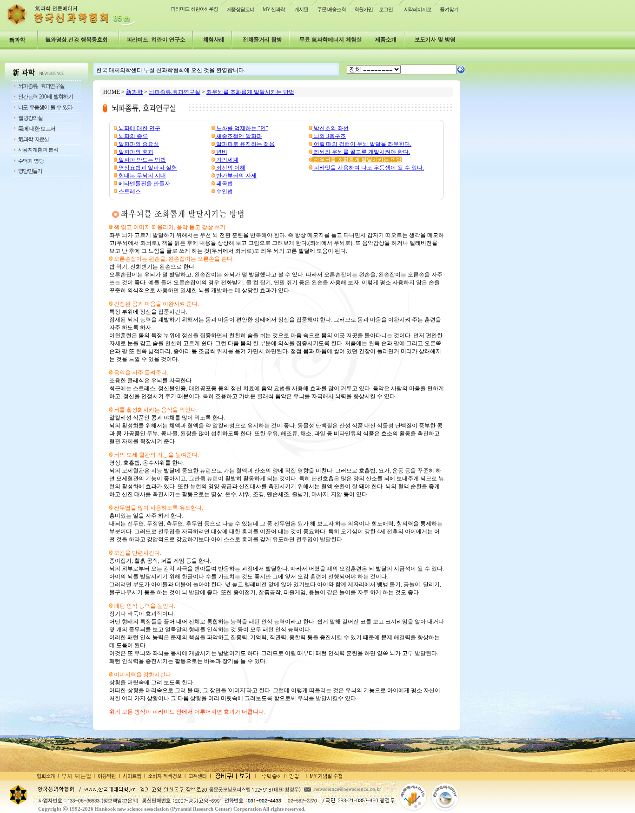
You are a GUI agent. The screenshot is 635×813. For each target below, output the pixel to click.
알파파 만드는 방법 (141, 160)
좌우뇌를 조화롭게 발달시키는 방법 (250, 92)
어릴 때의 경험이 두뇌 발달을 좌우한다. (361, 144)
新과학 (134, 92)
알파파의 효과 (135, 152)
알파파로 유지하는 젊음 (245, 144)
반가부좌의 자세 (236, 175)
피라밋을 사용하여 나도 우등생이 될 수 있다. (368, 167)
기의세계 (226, 160)
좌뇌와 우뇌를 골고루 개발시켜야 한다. (361, 152)
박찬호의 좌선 (330, 128)
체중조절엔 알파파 (238, 136)
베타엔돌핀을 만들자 (143, 183)
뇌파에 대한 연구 (138, 128)
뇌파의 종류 (132, 136)
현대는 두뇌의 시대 (141, 175)
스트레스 (129, 191)
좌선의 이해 (230, 167)
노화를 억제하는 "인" (241, 128)
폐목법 (224, 183)
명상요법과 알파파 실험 (147, 167)
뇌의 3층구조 (329, 136)
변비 (221, 152)
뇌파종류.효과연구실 (174, 92)
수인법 (224, 191)
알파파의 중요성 (138, 144)
